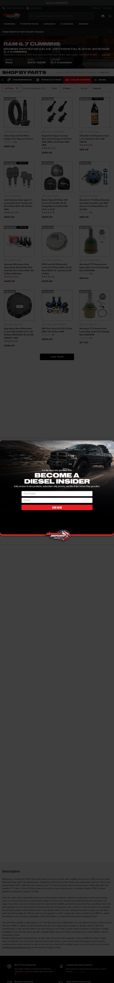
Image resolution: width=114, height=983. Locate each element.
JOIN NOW (57, 507)
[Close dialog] (109, 445)
